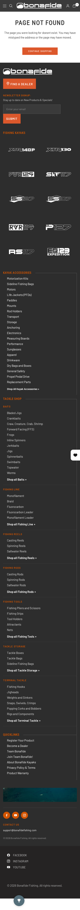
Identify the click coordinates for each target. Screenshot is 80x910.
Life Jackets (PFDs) (19, 295)
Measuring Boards (18, 338)
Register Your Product (20, 740)
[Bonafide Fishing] (27, 71)
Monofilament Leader (20, 517)
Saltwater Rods (16, 585)
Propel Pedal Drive (18, 376)
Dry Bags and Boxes (19, 365)
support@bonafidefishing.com (20, 830)
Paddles (12, 300)
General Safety (16, 371)
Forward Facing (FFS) (20, 429)
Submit (11, 118)
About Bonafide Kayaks (21, 762)
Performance (15, 344)
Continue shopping (40, 51)
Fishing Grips (15, 613)
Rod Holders (14, 311)
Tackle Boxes (15, 653)
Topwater (13, 467)
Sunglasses (14, 349)
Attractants (14, 624)
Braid (10, 501)
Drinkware (13, 360)
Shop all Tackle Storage (22, 670)
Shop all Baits (15, 479)
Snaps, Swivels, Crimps (21, 703)
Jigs (9, 451)
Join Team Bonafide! (20, 756)
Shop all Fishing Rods (20, 591)
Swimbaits (13, 462)
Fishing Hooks (16, 686)
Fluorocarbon (15, 506)
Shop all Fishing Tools (20, 636)
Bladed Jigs (14, 413)
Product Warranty (18, 773)
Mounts (11, 305)
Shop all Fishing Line (20, 524)
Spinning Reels (16, 546)
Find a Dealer (21, 84)
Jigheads (13, 692)
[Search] (11, 6)
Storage (12, 322)
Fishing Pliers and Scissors (23, 608)
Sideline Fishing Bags (20, 284)
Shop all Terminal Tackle (22, 720)
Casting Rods (15, 574)
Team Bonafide (16, 751)
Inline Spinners (16, 440)
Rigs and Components (20, 714)
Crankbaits (14, 418)
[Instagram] (24, 815)
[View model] (21, 150)
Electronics (14, 333)
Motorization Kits (17, 278)
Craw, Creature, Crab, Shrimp (25, 424)
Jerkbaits (13, 445)
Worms (11, 473)
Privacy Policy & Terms (21, 767)
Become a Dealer (17, 746)
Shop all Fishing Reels (20, 558)
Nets (10, 630)
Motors (11, 289)
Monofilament (15, 496)
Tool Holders (14, 619)
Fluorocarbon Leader (20, 512)
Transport (13, 316)
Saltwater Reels (16, 551)
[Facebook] (6, 815)
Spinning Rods (16, 579)
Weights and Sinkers (19, 697)
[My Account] (68, 6)
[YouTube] (15, 815)
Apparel (12, 354)
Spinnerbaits (15, 456)
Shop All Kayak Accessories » (23, 389)
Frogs (10, 434)
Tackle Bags (14, 658)
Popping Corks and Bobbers (24, 708)
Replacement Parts (19, 382)
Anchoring (13, 327)
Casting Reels (15, 540)
